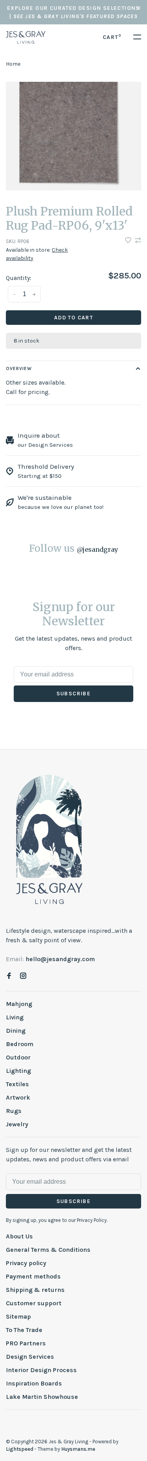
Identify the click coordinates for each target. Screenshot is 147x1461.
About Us (19, 1236)
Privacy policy (26, 1263)
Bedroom (19, 1044)
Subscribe (73, 693)
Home (13, 64)
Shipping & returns (35, 1289)
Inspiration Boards (34, 1383)
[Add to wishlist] (129, 241)
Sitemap (18, 1316)
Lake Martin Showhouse (42, 1396)
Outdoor (18, 1057)
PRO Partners (26, 1343)
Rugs (14, 1111)
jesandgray (97, 549)
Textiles (17, 1084)
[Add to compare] (138, 241)
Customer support (34, 1303)
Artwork (18, 1097)
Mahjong (19, 1004)
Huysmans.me (78, 1449)
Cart (112, 37)
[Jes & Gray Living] (49, 838)
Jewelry (17, 1124)
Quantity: (18, 278)
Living (15, 1017)
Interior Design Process (41, 1370)
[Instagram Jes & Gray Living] (23, 976)
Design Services (30, 1356)
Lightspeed (19, 1449)
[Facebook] (9, 976)
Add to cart (73, 317)
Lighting (18, 1070)
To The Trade (24, 1330)
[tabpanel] (73, 136)
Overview (19, 368)
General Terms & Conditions (48, 1249)
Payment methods (33, 1276)
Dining (15, 1030)
